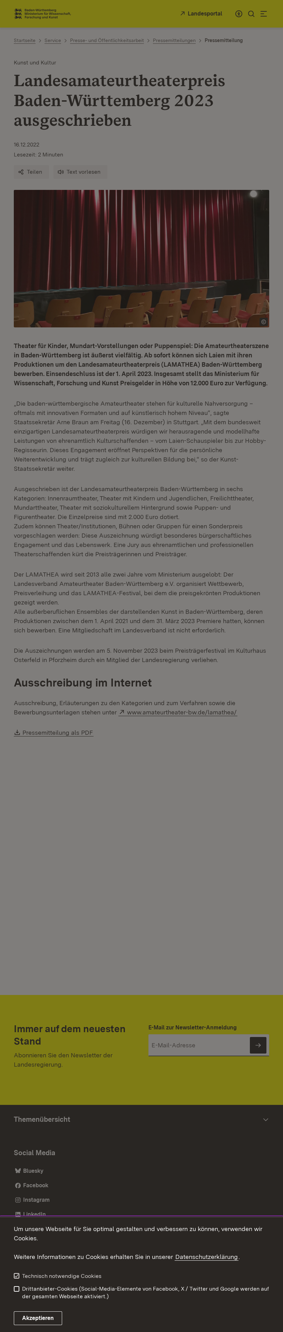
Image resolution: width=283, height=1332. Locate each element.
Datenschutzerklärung (206, 1256)
